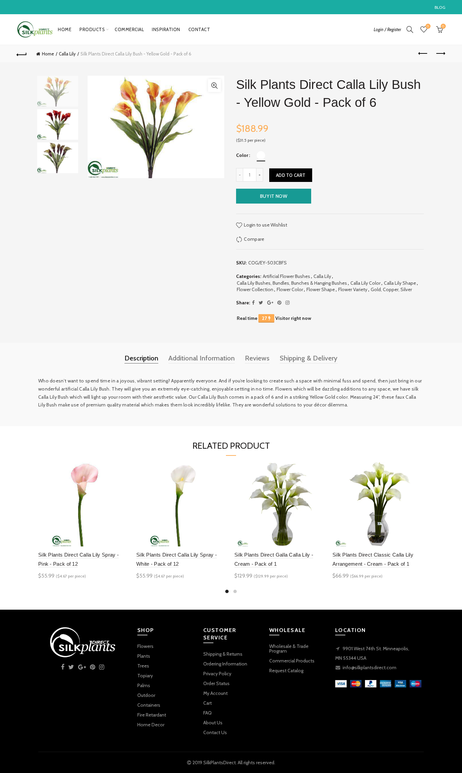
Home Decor (150, 725)
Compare (254, 239)
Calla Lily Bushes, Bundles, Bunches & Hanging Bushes (292, 283)
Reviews (257, 358)
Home (64, 29)
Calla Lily (67, 53)
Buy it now (273, 196)
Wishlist (428, 26)
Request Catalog (286, 670)
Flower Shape (320, 289)
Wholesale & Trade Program (288, 648)
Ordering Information (225, 664)
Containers (148, 705)
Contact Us (215, 732)
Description (141, 358)
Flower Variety (352, 289)
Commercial (129, 29)
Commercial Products (292, 661)
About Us (213, 723)
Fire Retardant (151, 715)
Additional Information (201, 358)
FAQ (207, 713)
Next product (440, 54)
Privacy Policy (217, 674)
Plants (143, 656)
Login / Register (387, 29)
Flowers (145, 646)
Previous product (423, 54)
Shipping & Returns (222, 654)
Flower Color (290, 289)
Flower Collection (255, 289)
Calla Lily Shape (400, 283)
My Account (215, 693)
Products (92, 29)
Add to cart (290, 175)
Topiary (145, 676)
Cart (207, 703)
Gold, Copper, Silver (391, 289)
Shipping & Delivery (309, 358)
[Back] (21, 54)
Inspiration (166, 29)
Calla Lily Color (365, 283)
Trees (143, 666)
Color (242, 155)
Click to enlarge (214, 85)
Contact (199, 29)
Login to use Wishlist (265, 225)
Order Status (216, 683)
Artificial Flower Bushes (286, 276)
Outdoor (146, 695)
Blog (440, 7)
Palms (143, 685)
